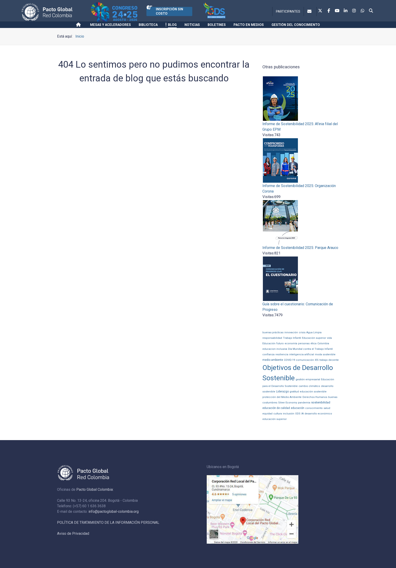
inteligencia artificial (301, 354)
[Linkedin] (345, 11)
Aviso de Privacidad (73, 533)
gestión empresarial (308, 379)
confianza (268, 354)
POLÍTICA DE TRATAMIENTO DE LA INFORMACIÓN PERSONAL (108, 522)
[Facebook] (328, 11)
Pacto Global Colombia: (94, 489)
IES (317, 359)
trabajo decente (329, 359)
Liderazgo (282, 391)
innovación (291, 332)
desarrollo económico (318, 413)
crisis (302, 332)
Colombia (323, 343)
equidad (267, 413)
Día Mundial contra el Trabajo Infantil (310, 348)
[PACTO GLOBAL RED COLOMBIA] (55, 12)
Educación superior (314, 337)
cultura (277, 413)
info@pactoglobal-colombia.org (113, 511)
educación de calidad (276, 408)
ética (313, 343)
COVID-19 (289, 359)
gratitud (294, 391)
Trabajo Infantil (292, 337)
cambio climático (309, 386)
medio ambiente (272, 359)
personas (304, 343)
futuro (280, 343)
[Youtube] (337, 11)
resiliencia (281, 354)
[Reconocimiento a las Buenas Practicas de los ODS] (223, 12)
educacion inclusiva (274, 348)
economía (291, 343)
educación (297, 408)
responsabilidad (272, 337)
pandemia (304, 402)
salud (327, 408)
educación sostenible (313, 391)
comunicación (305, 359)
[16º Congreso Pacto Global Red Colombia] (118, 12)
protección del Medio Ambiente (282, 397)
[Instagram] (354, 11)
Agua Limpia (314, 332)
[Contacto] (310, 11)
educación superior (274, 419)
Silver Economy (287, 402)
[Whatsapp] (362, 11)
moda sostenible (325, 354)
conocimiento (314, 408)
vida (329, 337)
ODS (297, 413)
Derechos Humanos (314, 397)
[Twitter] (320, 11)
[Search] (371, 11)
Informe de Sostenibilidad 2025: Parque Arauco (300, 247)
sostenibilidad (320, 402)
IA (302, 413)
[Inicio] (79, 25)
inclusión (288, 413)
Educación (268, 343)
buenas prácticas (272, 332)
